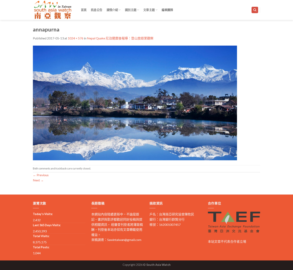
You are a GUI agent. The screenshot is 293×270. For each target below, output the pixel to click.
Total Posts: (41, 247)
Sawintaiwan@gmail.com (124, 240)
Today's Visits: (43, 214)
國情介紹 (112, 10)
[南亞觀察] (53, 9)
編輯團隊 (167, 10)
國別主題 (130, 10)
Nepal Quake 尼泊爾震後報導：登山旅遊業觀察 (120, 38)
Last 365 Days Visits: (47, 225)
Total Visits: (41, 236)
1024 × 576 (75, 38)
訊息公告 (96, 10)
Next (38, 180)
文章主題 (149, 10)
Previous (41, 175)
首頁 (84, 10)
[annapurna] (135, 102)
